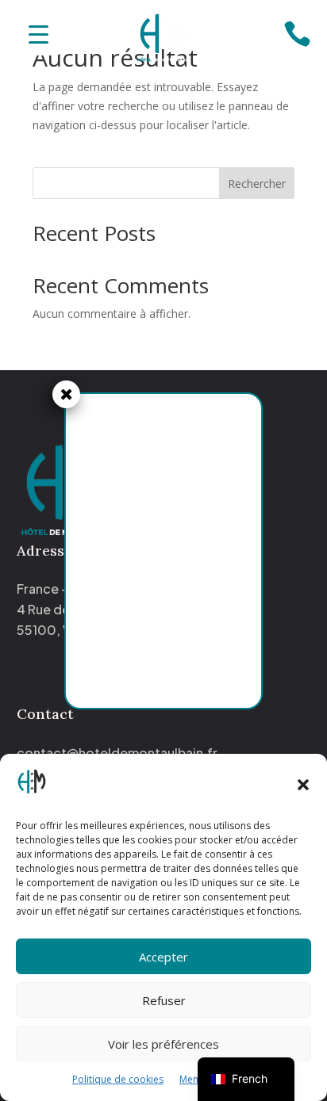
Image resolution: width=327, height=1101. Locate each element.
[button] (303, 785)
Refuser (164, 1000)
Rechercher (257, 183)
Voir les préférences (163, 1044)
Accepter (163, 957)
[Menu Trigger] (38, 33)
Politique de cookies (118, 1079)
